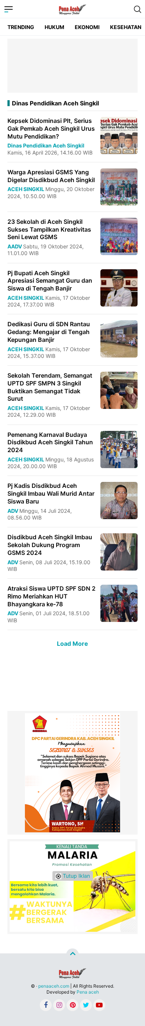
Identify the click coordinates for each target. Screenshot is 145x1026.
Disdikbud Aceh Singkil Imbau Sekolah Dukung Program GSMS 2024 (49, 544)
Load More (72, 643)
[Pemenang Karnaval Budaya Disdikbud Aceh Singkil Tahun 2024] (119, 448)
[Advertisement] (72, 66)
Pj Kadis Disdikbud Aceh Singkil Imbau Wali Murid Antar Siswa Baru (50, 493)
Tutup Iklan (75, 876)
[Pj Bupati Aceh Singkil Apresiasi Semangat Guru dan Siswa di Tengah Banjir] (119, 287)
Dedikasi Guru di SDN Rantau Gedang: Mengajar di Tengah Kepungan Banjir (48, 331)
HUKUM (54, 27)
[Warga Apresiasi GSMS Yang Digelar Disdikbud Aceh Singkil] (119, 186)
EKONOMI (87, 27)
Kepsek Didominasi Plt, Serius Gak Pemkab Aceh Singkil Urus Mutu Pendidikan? (51, 128)
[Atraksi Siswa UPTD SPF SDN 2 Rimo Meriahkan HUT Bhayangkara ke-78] (119, 603)
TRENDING (20, 27)
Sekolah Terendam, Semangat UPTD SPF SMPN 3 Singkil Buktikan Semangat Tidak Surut (49, 387)
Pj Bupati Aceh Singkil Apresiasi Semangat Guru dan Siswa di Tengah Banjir (49, 280)
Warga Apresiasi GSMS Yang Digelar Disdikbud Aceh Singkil (51, 176)
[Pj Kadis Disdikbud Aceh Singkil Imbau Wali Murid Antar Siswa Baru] (119, 500)
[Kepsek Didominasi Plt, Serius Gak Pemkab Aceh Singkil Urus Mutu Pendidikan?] (119, 135)
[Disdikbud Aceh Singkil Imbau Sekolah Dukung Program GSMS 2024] (119, 551)
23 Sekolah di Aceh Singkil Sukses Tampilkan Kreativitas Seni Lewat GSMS (49, 229)
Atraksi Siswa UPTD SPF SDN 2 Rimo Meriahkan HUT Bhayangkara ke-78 (51, 596)
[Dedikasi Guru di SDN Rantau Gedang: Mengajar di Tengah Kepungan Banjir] (119, 338)
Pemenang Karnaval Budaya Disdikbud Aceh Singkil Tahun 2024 (50, 442)
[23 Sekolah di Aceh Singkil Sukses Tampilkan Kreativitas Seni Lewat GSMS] (119, 236)
